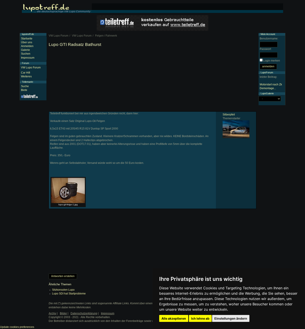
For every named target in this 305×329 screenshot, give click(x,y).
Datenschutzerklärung (84, 313)
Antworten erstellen (63, 276)
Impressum (27, 57)
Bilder (63, 313)
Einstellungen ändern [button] (230, 318)
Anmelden (27, 46)
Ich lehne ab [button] (200, 318)
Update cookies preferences (17, 327)
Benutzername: (269, 38)
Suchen (25, 53)
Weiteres (26, 76)
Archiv (52, 313)
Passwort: (266, 49)
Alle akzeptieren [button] (173, 318)
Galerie (25, 49)
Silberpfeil (229, 114)
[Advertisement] (152, 80)
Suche (25, 86)
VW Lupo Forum (31, 67)
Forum (25, 63)
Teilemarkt (27, 81)
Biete (24, 90)
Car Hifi (25, 72)
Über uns (26, 42)
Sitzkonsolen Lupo (63, 289)
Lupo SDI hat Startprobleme (69, 293)
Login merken (271, 60)
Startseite (26, 38)
